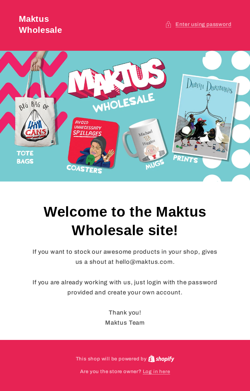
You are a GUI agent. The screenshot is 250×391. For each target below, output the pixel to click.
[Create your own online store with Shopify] (161, 358)
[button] (198, 24)
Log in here (156, 371)
